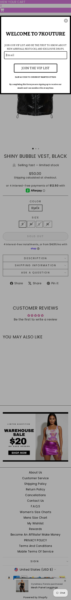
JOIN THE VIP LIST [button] (35, 68)
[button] (66, 21)
